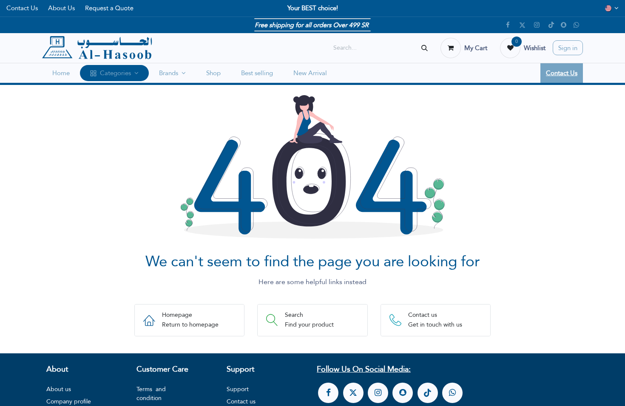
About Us (61, 8)
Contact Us (22, 8)
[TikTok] (551, 25)
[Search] (424, 47)
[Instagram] (536, 25)
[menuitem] (61, 73)
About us (58, 389)
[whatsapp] (452, 393)
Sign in (567, 48)
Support (238, 389)
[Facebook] (507, 25)
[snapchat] (563, 25)
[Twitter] (522, 25)
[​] (328, 393)
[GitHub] (576, 25)
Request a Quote (109, 8)
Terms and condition (151, 393)
